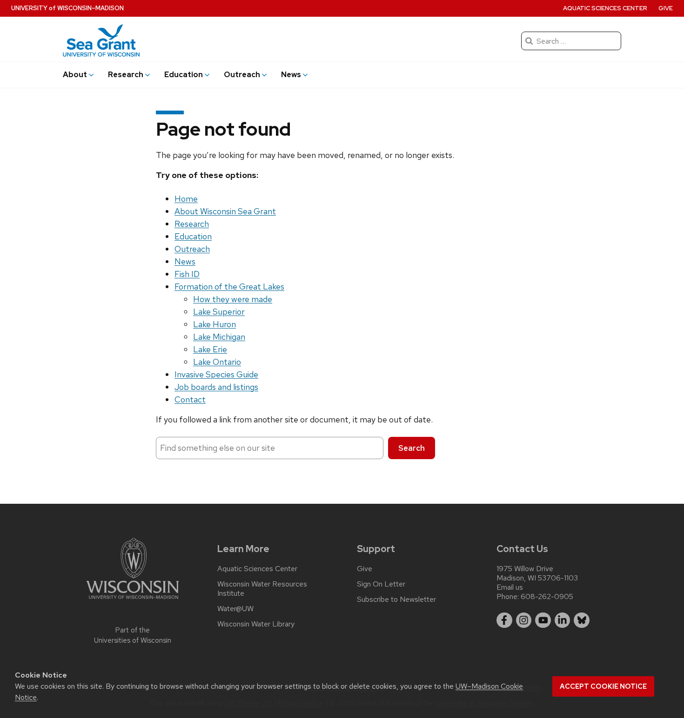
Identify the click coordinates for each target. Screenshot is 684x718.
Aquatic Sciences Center (605, 8)
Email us (509, 587)
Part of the (132, 636)
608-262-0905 (547, 596)
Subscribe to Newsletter (396, 599)
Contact (190, 399)
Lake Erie (210, 349)
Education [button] (183, 74)
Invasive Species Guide (216, 374)
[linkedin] (562, 620)
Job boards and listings (216, 387)
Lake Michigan (219, 336)
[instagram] (524, 620)
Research (191, 223)
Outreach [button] (242, 74)
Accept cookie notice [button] (603, 686)
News (184, 261)
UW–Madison (67, 8)
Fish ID (187, 274)
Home (186, 198)
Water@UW (235, 608)
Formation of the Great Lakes (229, 286)
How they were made (232, 299)
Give (665, 8)
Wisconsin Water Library (256, 624)
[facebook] (504, 620)
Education (193, 236)
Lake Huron (214, 324)
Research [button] (125, 74)
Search (411, 448)
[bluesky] (582, 620)
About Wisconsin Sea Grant (225, 211)
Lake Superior (219, 311)
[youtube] (543, 620)
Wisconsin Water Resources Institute (262, 589)
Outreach (192, 249)
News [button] (291, 74)
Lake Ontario (217, 361)
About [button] (75, 74)
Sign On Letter (381, 584)
